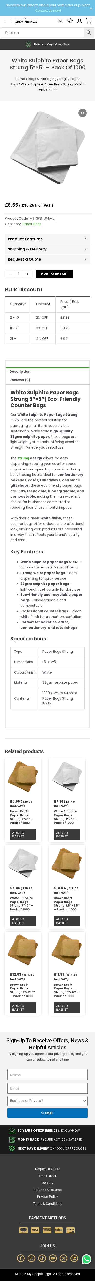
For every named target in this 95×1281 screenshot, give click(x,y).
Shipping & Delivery (27, 249)
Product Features (25, 239)
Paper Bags (32, 224)
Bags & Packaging (42, 79)
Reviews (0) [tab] (20, 380)
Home (20, 79)
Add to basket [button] (18, 834)
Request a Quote (24, 259)
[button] (47, 239)
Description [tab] (20, 371)
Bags (63, 79)
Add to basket (54, 274)
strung (23, 458)
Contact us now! (48, 10)
